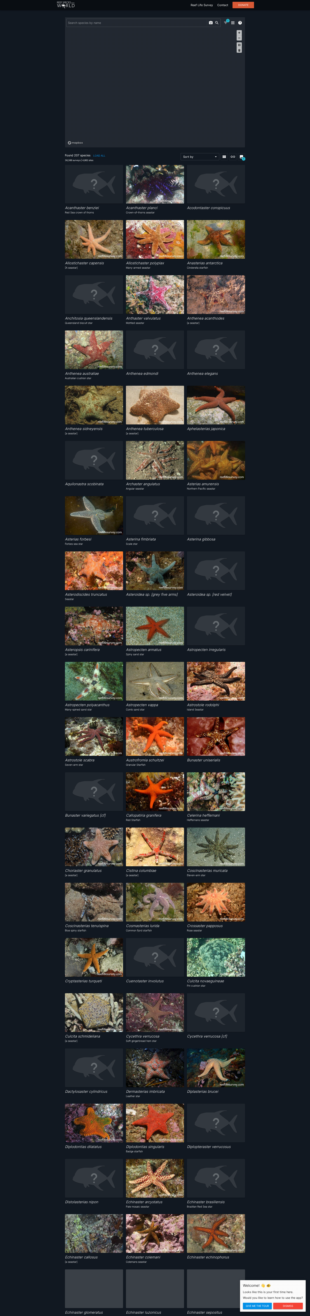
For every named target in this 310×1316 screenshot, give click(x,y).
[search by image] (211, 23)
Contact (222, 5)
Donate (243, 5)
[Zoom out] (239, 38)
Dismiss (288, 1306)
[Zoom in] (239, 32)
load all (99, 155)
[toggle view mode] (224, 156)
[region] (155, 87)
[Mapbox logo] (75, 143)
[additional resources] (232, 23)
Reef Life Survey (202, 5)
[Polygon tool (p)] (239, 45)
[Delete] (239, 50)
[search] (217, 23)
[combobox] (136, 22)
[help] (240, 23)
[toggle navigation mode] (232, 156)
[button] (200, 156)
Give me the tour (257, 1306)
